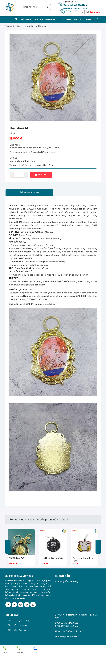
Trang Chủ (9, 26)
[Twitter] (14, 604)
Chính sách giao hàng (18, 621)
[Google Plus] (20, 604)
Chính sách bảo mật (18, 625)
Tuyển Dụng (64, 19)
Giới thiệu (25, 19)
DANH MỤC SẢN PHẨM (26, 26)
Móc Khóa (42, 26)
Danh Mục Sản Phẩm (44, 19)
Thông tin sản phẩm (29, 192)
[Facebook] (8, 604)
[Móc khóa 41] (53, 77)
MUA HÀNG (43, 175)
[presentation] (7, 547)
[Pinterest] (27, 604)
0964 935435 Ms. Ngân (75, 5)
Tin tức (78, 19)
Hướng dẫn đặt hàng (68, 582)
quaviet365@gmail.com (70, 631)
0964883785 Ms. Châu (75, 8)
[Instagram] (33, 604)
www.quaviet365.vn (68, 636)
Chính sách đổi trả (17, 630)
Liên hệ (88, 19)
